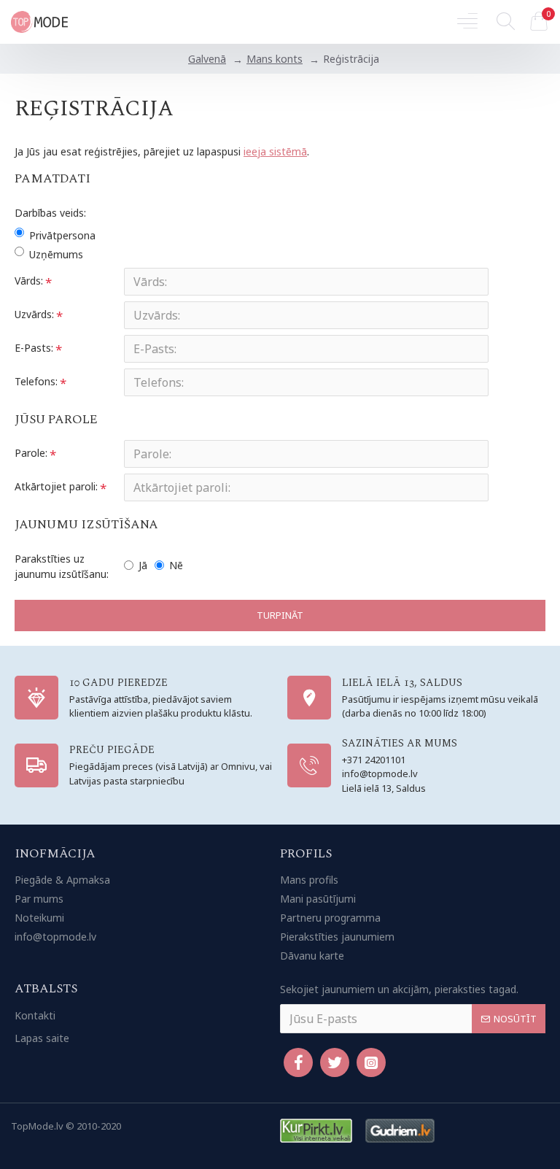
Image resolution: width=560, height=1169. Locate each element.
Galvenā (207, 59)
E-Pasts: (34, 348)
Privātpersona (62, 235)
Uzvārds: (34, 314)
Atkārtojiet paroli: (56, 486)
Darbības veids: (50, 213)
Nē (176, 565)
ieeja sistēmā (275, 151)
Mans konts (274, 59)
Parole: (31, 453)
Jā (143, 565)
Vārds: (29, 281)
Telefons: (36, 381)
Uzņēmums (56, 254)
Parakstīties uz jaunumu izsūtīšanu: (62, 566)
